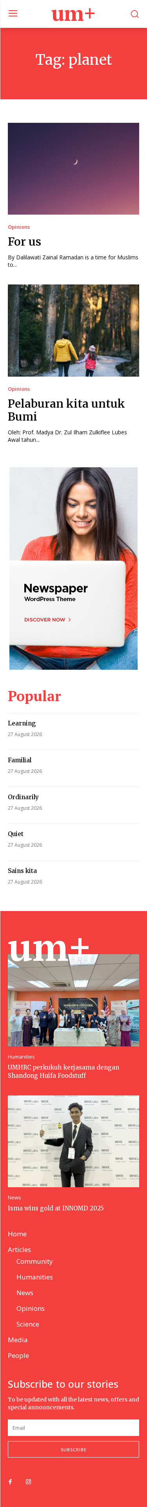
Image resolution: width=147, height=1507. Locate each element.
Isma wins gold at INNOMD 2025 (56, 1208)
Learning (22, 723)
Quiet (16, 834)
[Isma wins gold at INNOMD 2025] (73, 1141)
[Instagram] (28, 1482)
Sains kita (22, 871)
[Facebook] (10, 1482)
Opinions (19, 227)
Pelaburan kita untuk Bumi (66, 410)
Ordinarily (23, 797)
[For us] (73, 169)
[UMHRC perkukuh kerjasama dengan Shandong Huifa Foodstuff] (73, 1000)
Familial (19, 760)
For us (24, 242)
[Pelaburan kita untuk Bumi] (73, 330)
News (14, 1197)
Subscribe (74, 1449)
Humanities (21, 1056)
